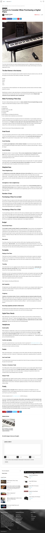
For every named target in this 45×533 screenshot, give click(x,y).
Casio (30, 488)
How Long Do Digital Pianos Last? (13, 505)
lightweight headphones (35, 342)
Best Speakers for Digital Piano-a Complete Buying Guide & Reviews (7, 429)
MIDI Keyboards (18, 516)
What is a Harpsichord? (11, 493)
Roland (30, 494)
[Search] (41, 1)
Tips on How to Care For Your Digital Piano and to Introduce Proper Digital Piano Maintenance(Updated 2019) (13, 487)
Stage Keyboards (19, 519)
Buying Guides (5, 8)
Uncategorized (18, 522)
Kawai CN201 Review (33, 481)
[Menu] (1, 1)
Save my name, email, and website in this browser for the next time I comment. (19, 459)
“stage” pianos (36, 268)
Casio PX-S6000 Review (33, 475)
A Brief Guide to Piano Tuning (12, 480)
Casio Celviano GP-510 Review (34, 496)
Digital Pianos (18, 514)
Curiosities (33, 518)
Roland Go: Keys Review (33, 491)
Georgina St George (8, 14)
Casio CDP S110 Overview (33, 485)
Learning (8, 489)
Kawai (30, 483)
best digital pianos (16, 396)
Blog (7, 482)
